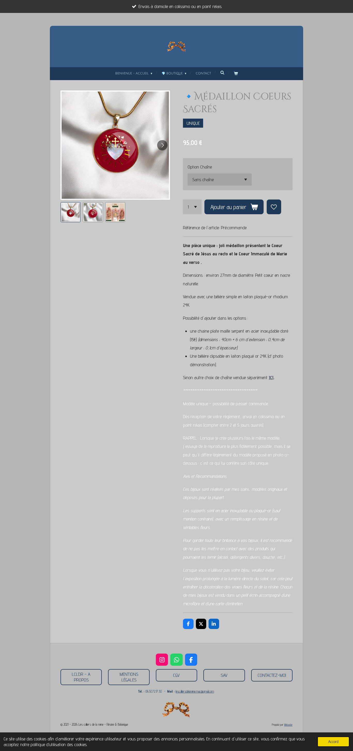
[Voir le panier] (236, 74)
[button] (70, 212)
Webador (288, 724)
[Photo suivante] (162, 145)
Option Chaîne (200, 167)
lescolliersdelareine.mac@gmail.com (195, 691)
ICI (271, 377)
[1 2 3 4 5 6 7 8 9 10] (192, 207)
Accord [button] (333, 741)
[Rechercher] (222, 72)
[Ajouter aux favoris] (274, 207)
